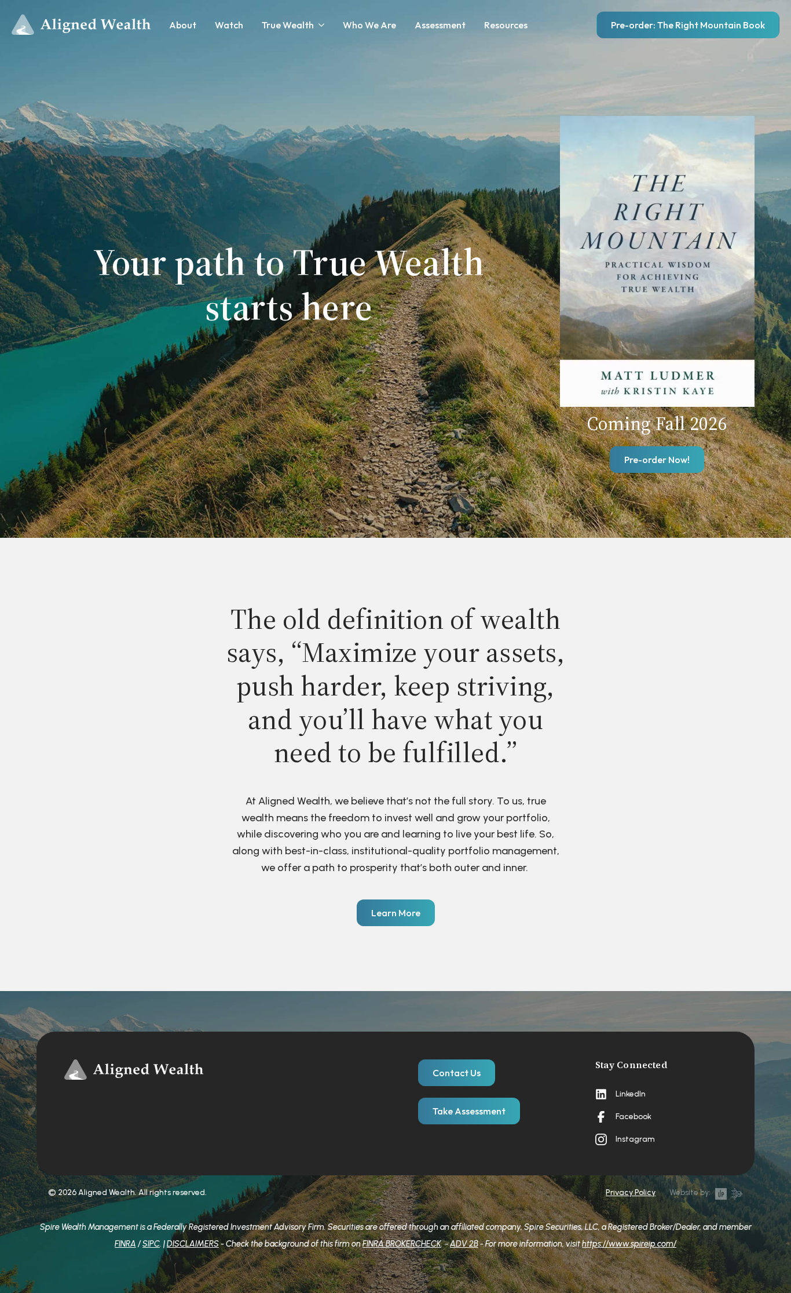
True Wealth (288, 25)
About (182, 25)
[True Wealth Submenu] (319, 25)
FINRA (125, 1244)
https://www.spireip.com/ (629, 1244)
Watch (229, 25)
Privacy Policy (630, 1192)
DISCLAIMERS (193, 1244)
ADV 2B (464, 1244)
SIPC (151, 1244)
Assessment (440, 25)
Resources (506, 25)
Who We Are (369, 25)
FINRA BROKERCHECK (401, 1244)
